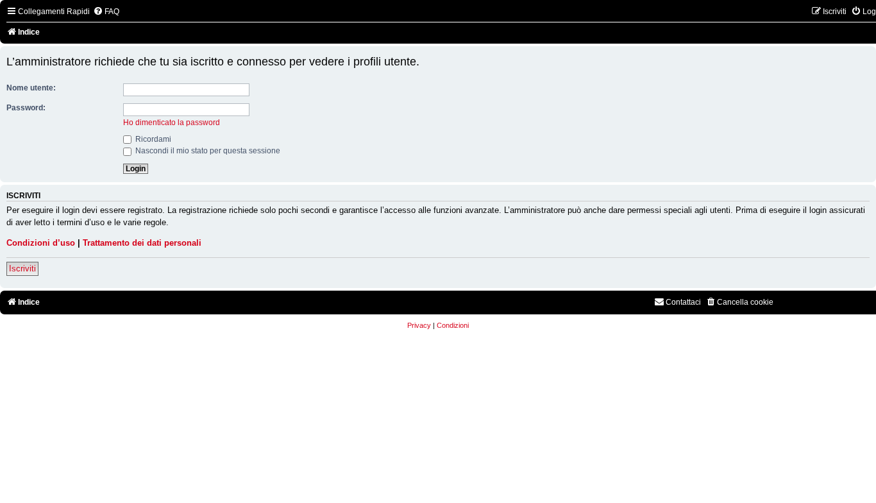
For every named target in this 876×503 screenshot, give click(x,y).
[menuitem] (106, 12)
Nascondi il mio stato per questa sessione (206, 150)
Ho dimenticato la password (171, 122)
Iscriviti (22, 268)
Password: (26, 107)
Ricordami (152, 139)
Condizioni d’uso (40, 243)
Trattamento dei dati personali (142, 243)
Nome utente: (31, 87)
